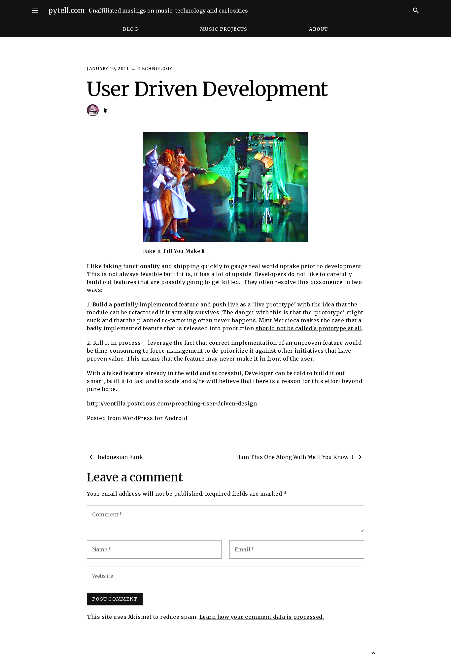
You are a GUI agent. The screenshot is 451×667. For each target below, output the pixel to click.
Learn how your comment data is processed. (261, 617)
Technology (155, 68)
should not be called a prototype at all (309, 328)
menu (35, 11)
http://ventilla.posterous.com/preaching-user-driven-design (172, 403)
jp (106, 110)
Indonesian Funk (120, 457)
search (416, 11)
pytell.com (67, 10)
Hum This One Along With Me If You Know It (295, 457)
